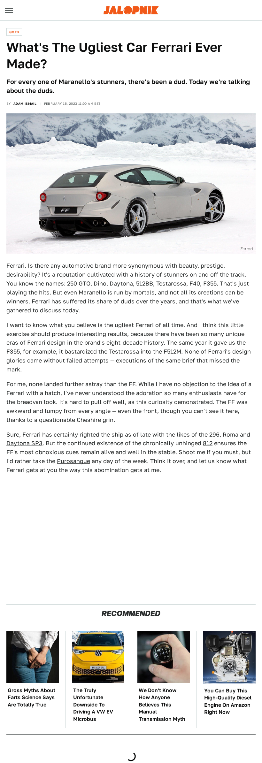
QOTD (14, 32)
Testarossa (171, 283)
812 (207, 443)
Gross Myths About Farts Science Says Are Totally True (31, 697)
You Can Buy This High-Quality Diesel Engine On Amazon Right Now (227, 701)
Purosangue (73, 461)
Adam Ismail (24, 103)
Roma (230, 434)
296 (214, 434)
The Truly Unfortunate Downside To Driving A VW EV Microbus (93, 704)
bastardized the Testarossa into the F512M (123, 351)
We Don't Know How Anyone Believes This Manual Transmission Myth (162, 704)
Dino (100, 283)
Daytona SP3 (24, 443)
